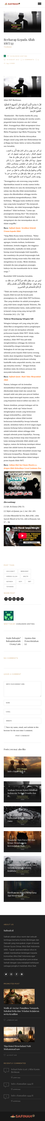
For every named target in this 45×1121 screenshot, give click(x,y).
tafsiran (10, 586)
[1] (5, 507)
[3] (38, 401)
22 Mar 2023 (16, 1089)
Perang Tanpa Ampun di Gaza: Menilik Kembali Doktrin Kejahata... (22, 867)
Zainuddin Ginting (18, 56)
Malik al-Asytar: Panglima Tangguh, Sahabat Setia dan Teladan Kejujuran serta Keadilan (21, 1011)
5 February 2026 (11, 1020)
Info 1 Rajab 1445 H (16, 771)
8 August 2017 (12, 59)
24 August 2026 (11, 1055)
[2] (5, 511)
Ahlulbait (10, 571)
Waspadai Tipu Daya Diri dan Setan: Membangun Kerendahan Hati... (21, 842)
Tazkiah (8, 47)
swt (29, 581)
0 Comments (28, 59)
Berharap (24, 571)
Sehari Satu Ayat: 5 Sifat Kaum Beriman (25, 1070)
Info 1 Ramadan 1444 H (22, 1083)
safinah (9, 581)
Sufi (20, 581)
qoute (25, 576)
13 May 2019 (16, 1077)
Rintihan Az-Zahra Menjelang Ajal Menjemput (22, 894)
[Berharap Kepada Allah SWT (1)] (10, 616)
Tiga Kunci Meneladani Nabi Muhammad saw (17, 1047)
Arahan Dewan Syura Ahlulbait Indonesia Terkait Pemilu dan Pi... (22, 793)
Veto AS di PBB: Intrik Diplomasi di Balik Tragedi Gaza (20, 818)
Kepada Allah (11, 576)
